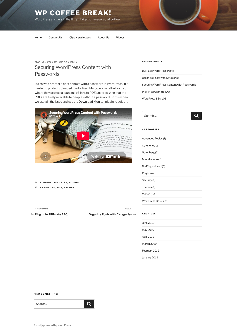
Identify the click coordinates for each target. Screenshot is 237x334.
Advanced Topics (152, 138)
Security (60, 182)
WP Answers (68, 62)
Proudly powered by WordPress (52, 325)
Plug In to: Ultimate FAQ (156, 91)
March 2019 (149, 243)
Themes (147, 187)
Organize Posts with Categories (160, 77)
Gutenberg (148, 152)
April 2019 (148, 236)
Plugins (46, 182)
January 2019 (150, 257)
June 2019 (148, 222)
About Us (103, 37)
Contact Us (55, 37)
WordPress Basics (153, 201)
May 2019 (148, 229)
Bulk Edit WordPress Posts (158, 70)
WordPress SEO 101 (154, 98)
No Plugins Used (151, 166)
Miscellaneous (150, 159)
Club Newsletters (80, 37)
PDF (59, 187)
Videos (120, 37)
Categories (148, 145)
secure (69, 187)
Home (38, 37)
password (48, 187)
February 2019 (150, 250)
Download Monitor (92, 101)
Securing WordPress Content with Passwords (169, 84)
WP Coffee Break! (73, 13)
